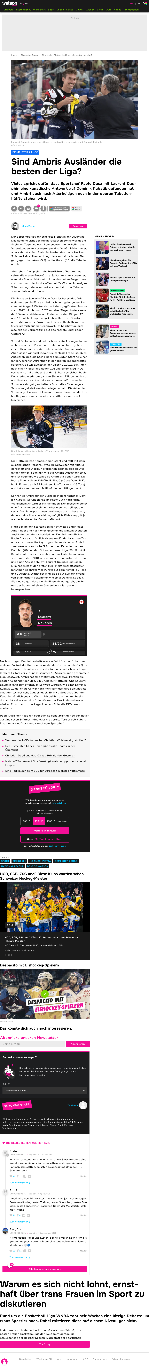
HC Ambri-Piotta (40, 861)
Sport (51, 9)
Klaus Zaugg (28, 226)
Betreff (6, 1084)
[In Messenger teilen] (21, 208)
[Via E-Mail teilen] (28, 208)
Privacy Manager (121, 1359)
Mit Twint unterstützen (48, 839)
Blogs (100, 9)
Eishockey (19, 861)
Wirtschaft (39, 9)
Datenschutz (100, 1359)
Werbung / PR (44, 1359)
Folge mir (78, 226)
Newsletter (25, 1359)
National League (12, 866)
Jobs (58, 1359)
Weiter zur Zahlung (44, 830)
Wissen (90, 9)
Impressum (72, 1359)
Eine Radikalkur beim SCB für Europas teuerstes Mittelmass (45, 771)
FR (139, 3)
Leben (60, 9)
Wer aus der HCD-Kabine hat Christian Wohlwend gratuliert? (45, 740)
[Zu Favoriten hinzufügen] (43, 208)
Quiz (108, 9)
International (23, 9)
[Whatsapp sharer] (12, 955)
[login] (4, 1361)
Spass (69, 9)
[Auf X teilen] (9, 955)
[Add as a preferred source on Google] (59, 208)
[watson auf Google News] (77, 208)
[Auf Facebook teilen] (14, 208)
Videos (117, 9)
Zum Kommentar (18, 1182)
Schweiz (8, 9)
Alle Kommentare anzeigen (45, 1269)
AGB (85, 1359)
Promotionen (131, 9)
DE (131, 3)
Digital (79, 9)
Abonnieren (78, 1044)
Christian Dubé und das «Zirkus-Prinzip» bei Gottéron (40, 755)
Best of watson (37, 866)
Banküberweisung (57, 846)
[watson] (9, 3)
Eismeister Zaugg (29, 55)
